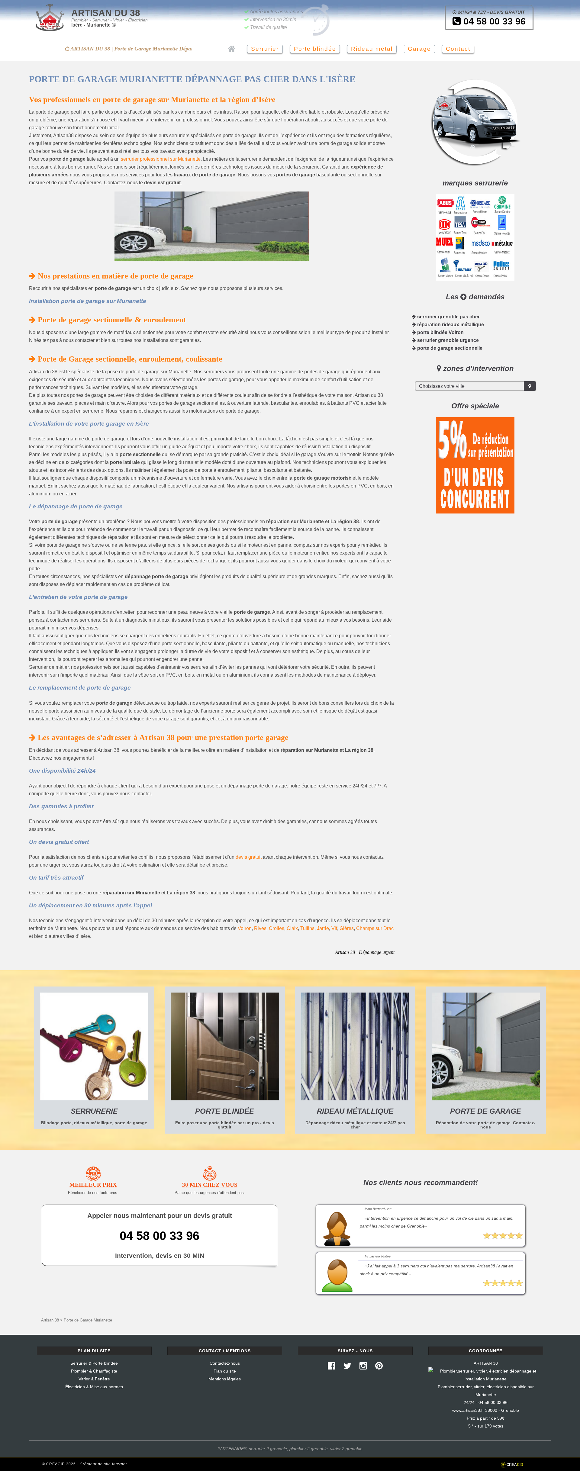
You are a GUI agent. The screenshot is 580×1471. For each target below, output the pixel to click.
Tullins (307, 928)
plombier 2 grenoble (308, 1448)
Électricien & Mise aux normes (94, 1386)
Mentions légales (224, 1378)
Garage (419, 49)
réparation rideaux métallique (450, 324)
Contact (458, 49)
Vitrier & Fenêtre (94, 1378)
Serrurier (265, 49)
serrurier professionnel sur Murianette (161, 159)
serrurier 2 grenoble (268, 1448)
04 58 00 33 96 (493, 21)
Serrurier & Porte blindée (94, 1363)
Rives (260, 928)
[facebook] (331, 1367)
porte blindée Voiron (440, 332)
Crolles (276, 928)
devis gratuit (249, 857)
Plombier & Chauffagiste (94, 1371)
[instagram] (363, 1367)
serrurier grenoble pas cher (448, 316)
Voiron (245, 928)
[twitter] (347, 1367)
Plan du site (225, 1371)
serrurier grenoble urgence (447, 340)
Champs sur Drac (375, 928)
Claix (292, 928)
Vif (334, 928)
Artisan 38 (50, 1320)
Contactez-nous (225, 1363)
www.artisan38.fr (468, 1410)
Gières (347, 928)
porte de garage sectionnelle (449, 348)
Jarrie (323, 928)
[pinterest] (379, 1367)
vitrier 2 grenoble (346, 1448)
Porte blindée (315, 49)
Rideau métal (372, 49)
